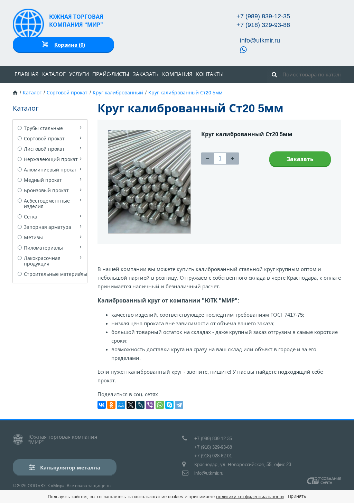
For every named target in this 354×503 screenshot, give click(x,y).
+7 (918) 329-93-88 (263, 24)
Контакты (210, 74)
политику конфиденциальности (250, 496)
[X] (131, 405)
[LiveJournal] (140, 405)
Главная (27, 74)
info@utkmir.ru (260, 40)
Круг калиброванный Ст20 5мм (185, 92)
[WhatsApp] (160, 405)
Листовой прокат (44, 149)
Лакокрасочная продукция (42, 261)
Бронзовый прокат (46, 190)
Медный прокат (43, 180)
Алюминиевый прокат (50, 170)
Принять (297, 496)
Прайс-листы (110, 74)
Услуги (79, 74)
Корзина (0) (69, 45)
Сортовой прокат (67, 92)
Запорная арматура (47, 227)
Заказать (146, 74)
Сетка (30, 217)
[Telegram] (179, 405)
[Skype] (169, 405)
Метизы (33, 237)
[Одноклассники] (111, 405)
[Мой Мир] (121, 405)
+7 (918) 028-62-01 (213, 455)
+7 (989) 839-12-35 (263, 16)
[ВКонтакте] (101, 405)
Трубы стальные (43, 128)
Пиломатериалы (43, 248)
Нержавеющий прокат (51, 159)
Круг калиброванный (118, 92)
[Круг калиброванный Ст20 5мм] (149, 182)
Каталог (54, 74)
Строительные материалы (55, 274)
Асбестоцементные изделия (47, 203)
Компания (177, 74)
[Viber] (150, 405)
